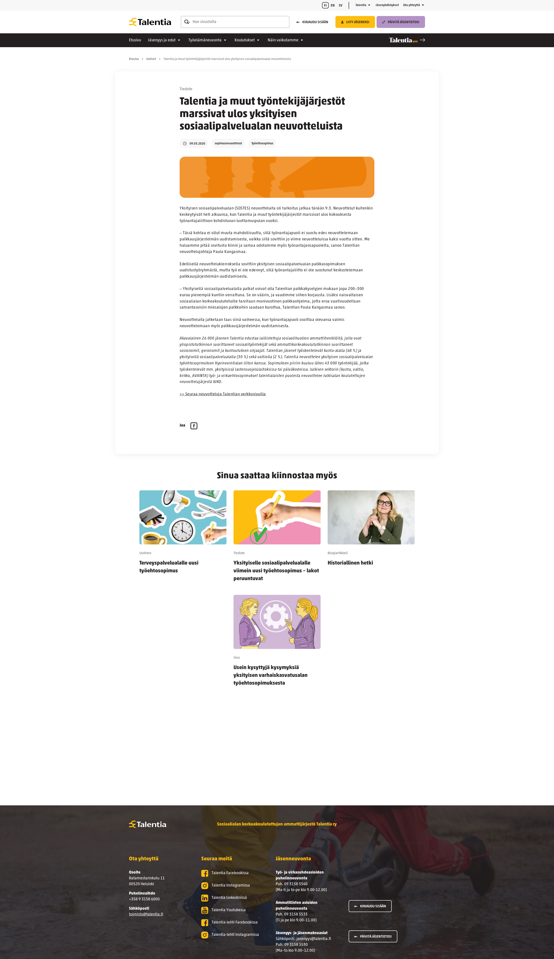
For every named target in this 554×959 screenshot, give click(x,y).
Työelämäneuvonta (205, 40)
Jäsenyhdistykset (387, 5)
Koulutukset (245, 40)
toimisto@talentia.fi (146, 915)
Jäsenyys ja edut (162, 40)
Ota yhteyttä (411, 5)
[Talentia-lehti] (407, 40)
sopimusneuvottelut (228, 143)
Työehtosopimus (262, 143)
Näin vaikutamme (283, 40)
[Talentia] (150, 22)
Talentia (361, 5)
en (333, 5)
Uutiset (151, 59)
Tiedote (186, 89)
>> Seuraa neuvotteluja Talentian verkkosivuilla (223, 394)
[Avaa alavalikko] (369, 5)
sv (340, 5)
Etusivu (135, 40)
